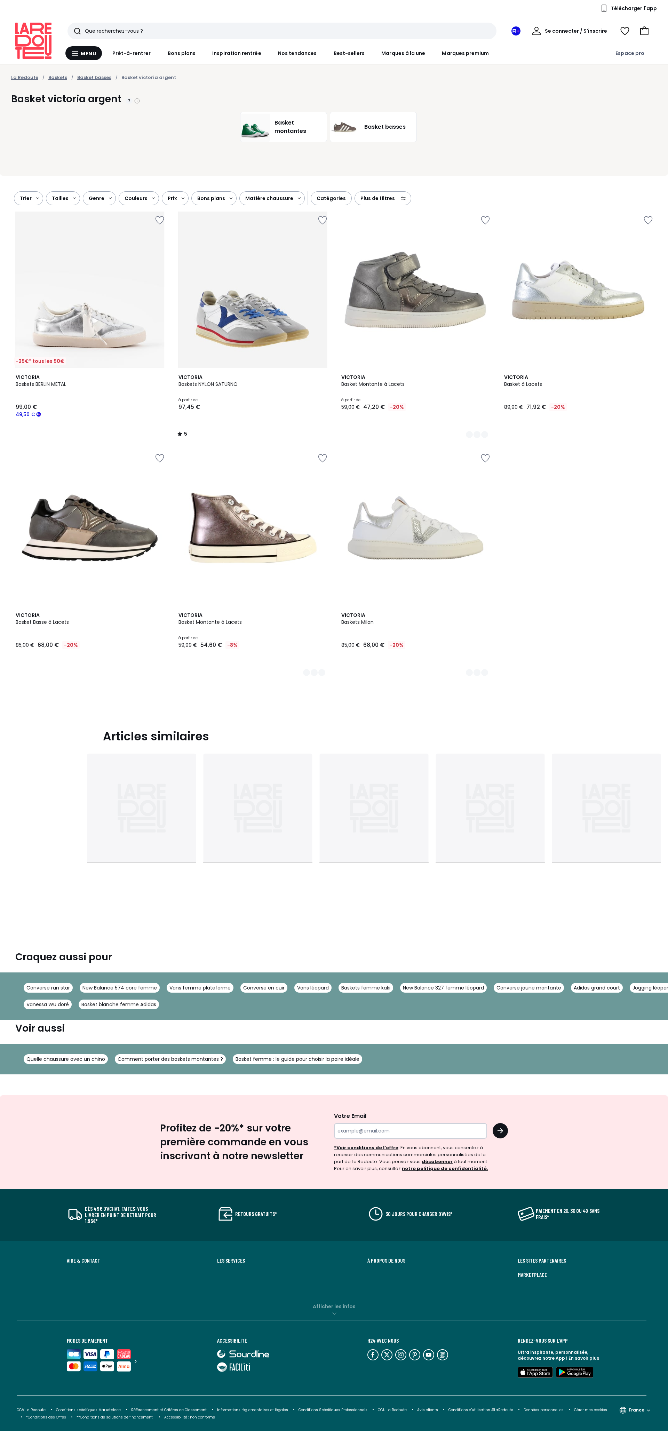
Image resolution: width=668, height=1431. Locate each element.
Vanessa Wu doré (47, 1004)
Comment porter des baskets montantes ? (170, 1059)
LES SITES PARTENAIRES (542, 1260)
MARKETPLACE (532, 1275)
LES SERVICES (231, 1260)
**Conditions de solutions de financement (115, 1417)
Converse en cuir (264, 987)
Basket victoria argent (148, 77)
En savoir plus (583, 1358)
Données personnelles (544, 1410)
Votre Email (350, 1116)
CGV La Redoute (31, 1410)
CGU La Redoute (392, 1410)
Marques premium (465, 53)
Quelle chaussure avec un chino (65, 1059)
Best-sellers (349, 53)
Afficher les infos (334, 1306)
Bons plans (182, 53)
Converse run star (48, 987)
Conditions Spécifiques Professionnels (333, 1410)
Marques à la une (403, 53)
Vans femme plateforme (200, 987)
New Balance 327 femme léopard (443, 987)
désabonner (437, 1161)
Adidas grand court (597, 987)
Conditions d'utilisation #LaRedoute (480, 1410)
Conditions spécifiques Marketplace (88, 1410)
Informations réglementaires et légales (252, 1410)
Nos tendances (297, 53)
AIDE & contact (83, 1260)
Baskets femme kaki (365, 987)
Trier (26, 198)
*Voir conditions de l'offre (366, 1147)
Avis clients (427, 1410)
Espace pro (629, 53)
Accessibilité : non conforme (189, 1417)
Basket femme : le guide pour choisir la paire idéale (297, 1059)
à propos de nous (386, 1260)
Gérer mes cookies (590, 1410)
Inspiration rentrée (236, 53)
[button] (644, 31)
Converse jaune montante (528, 987)
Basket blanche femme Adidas (118, 1004)
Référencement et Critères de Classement (169, 1410)
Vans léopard (313, 987)
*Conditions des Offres (46, 1417)
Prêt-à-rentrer (131, 53)
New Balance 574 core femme (119, 987)
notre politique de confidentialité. (445, 1168)
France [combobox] (636, 1410)
